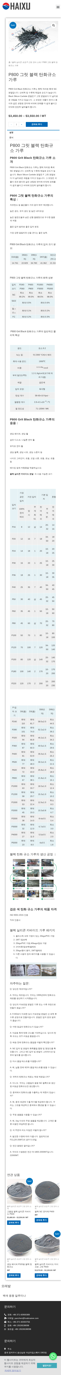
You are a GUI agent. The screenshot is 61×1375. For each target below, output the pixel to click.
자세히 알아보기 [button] (13, 1370)
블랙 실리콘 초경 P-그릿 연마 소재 (26, 62)
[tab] (33, 132)
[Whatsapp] (53, 1356)
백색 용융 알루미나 (14, 1295)
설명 (11, 132)
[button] (58, 7)
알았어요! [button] (47, 1365)
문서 (11, 137)
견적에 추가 (36, 124)
